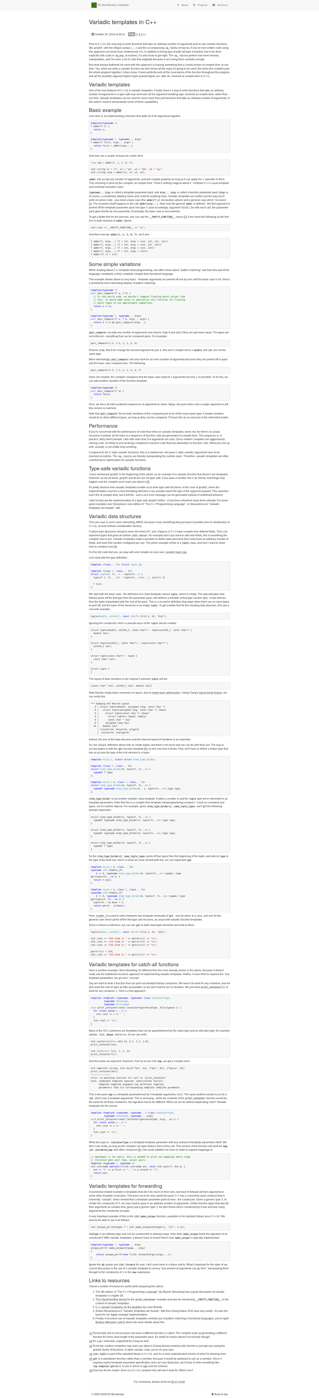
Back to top (221, 1394)
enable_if (101, 915)
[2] (185, 216)
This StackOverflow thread (111, 1299)
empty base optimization (166, 692)
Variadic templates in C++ (123, 21)
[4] (115, 546)
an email (179, 1381)
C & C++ (141, 34)
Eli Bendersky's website (113, 5)
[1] (90, 203)
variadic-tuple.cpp (175, 552)
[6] (139, 1149)
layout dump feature (210, 692)
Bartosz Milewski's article (110, 1322)
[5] (145, 748)
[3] (147, 481)
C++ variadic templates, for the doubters (119, 1307)
